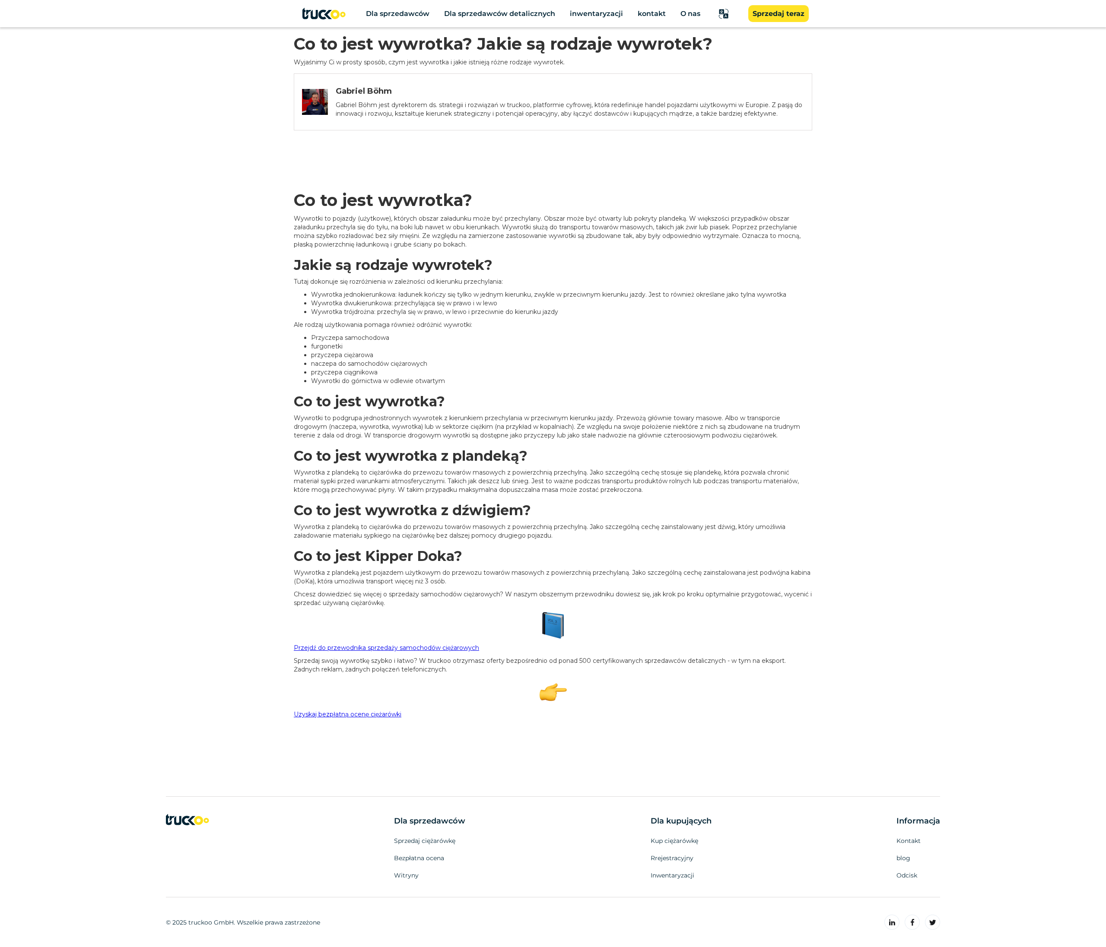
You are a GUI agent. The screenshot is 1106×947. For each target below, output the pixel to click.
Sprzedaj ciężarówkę (424, 841)
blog (903, 858)
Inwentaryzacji (672, 875)
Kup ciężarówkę (674, 841)
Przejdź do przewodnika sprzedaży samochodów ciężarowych (386, 648)
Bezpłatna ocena (419, 858)
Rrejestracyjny (672, 858)
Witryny (406, 875)
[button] (723, 13)
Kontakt (908, 841)
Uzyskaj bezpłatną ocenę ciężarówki (347, 714)
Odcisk (906, 875)
